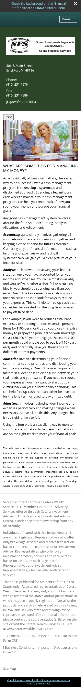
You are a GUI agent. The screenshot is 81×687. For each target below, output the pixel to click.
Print (8, 117)
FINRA (41, 507)
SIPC (50, 507)
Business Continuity (20, 636)
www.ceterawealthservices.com (30, 629)
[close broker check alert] (75, 3)
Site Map (9, 668)
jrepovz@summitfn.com (23, 101)
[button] (68, 19)
